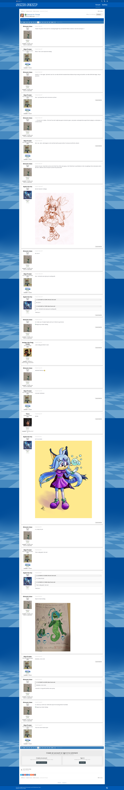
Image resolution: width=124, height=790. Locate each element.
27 (47, 22)
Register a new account (41, 762)
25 (42, 22)
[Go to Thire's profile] (28, 422)
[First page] (21, 22)
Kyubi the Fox (27, 186)
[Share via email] (35, 775)
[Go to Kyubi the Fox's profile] (28, 195)
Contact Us (64, 782)
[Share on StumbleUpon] (33, 775)
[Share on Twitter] (21, 775)
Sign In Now (82, 762)
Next (52, 22)
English (19, 1)
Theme (59, 782)
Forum (98, 5)
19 (29, 22)
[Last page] (55, 22)
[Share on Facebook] (23, 775)
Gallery (104, 5)
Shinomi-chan (27, 26)
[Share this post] (101, 26)
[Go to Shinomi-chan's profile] (28, 35)
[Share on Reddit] (31, 775)
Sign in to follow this (91, 14)
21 (33, 22)
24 (40, 22)
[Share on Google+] (25, 775)
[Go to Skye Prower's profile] (28, 57)
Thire (27, 414)
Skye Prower (28, 49)
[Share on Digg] (27, 775)
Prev (24, 22)
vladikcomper (32, 16)
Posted (38, 26)
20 (31, 22)
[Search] (102, 1)
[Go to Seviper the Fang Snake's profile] (28, 352)
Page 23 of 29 (59, 22)
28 (49, 22)
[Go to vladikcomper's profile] (22, 15)
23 (38, 22)
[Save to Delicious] (29, 775)
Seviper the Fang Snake (27, 343)
